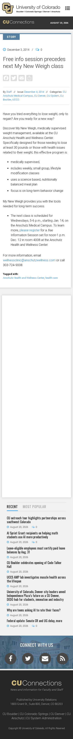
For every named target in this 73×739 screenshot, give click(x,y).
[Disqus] (36, 345)
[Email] (21, 78)
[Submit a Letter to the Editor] (45, 659)
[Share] (29, 78)
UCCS (15, 99)
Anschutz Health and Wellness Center (23, 277)
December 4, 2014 (34, 91)
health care (51, 277)
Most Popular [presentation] (34, 506)
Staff (9, 91)
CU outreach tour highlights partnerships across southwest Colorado (36, 520)
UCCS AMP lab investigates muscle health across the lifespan (36, 579)
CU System (53, 95)
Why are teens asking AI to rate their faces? (34, 610)
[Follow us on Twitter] (28, 659)
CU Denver (40, 95)
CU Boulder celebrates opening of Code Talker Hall (34, 564)
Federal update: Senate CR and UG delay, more (34, 620)
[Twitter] (14, 78)
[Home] (31, 8)
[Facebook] (6, 78)
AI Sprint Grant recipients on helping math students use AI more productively (32, 535)
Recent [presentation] (12, 506)
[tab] (12, 507)
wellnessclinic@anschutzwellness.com (29, 260)
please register (29, 230)
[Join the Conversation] (10, 659)
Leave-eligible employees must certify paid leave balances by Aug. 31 (36, 550)
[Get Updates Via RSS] (62, 659)
